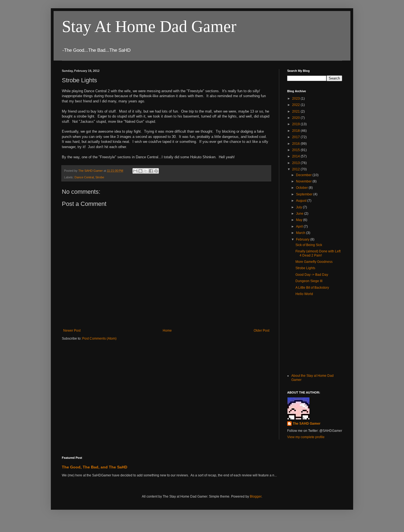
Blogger (255, 496)
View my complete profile (306, 437)
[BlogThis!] (140, 171)
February (303, 239)
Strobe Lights (305, 268)
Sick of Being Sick (308, 245)
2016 (296, 144)
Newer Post (72, 330)
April (300, 226)
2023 (296, 98)
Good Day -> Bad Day (311, 275)
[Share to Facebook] (151, 171)
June (300, 213)
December (304, 175)
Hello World (304, 294)
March (301, 233)
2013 (296, 163)
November (304, 181)
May (299, 220)
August (301, 201)
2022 (296, 105)
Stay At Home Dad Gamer (149, 26)
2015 (296, 150)
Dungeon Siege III (308, 281)
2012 (296, 169)
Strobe (99, 177)
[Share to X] (145, 171)
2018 (296, 131)
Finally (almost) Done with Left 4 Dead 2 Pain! (318, 253)
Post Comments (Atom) (99, 338)
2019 (296, 124)
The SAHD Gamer (306, 423)
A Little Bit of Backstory (312, 288)
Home (167, 330)
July (299, 207)
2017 (296, 137)
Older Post (261, 330)
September (304, 194)
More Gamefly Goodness (314, 262)
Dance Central (84, 177)
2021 (296, 111)
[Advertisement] (314, 335)
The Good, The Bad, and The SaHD (94, 467)
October (302, 188)
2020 (296, 118)
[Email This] (135, 171)
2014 (296, 156)
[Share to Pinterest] (156, 171)
